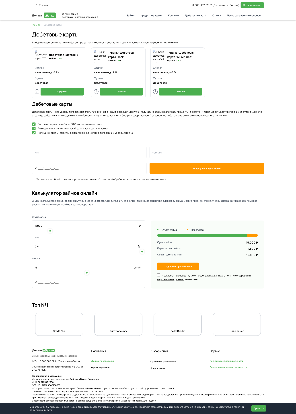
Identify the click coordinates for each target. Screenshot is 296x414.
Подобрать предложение (206, 168)
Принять (259, 408)
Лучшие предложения (102, 360)
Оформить (62, 91)
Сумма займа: (39, 216)
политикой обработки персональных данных (126, 179)
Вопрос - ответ (158, 368)
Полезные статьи (100, 367)
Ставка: (36, 237)
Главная (36, 24)
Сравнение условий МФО (163, 361)
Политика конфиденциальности (226, 360)
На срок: (36, 258)
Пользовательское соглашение (226, 367)
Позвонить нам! (252, 5)
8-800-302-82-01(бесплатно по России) (215, 5)
